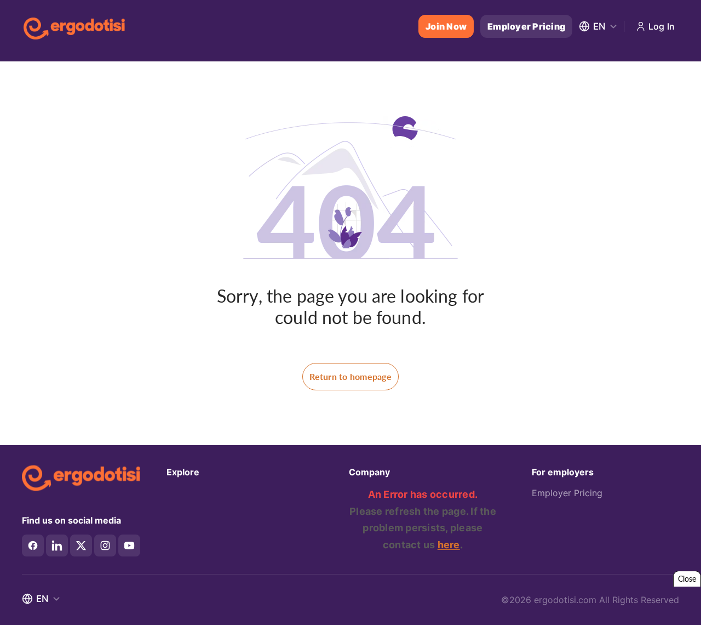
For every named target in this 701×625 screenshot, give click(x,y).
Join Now (446, 26)
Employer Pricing (526, 26)
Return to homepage (350, 376)
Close (687, 578)
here (449, 544)
